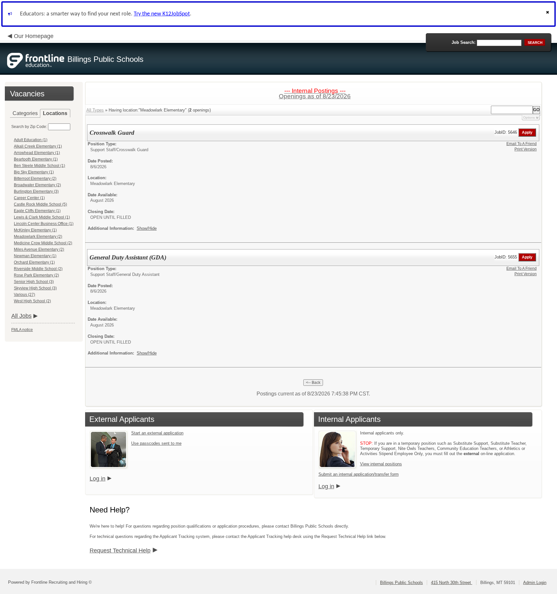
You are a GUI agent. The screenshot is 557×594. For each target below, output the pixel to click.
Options (529, 117)
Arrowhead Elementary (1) (37, 153)
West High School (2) (32, 301)
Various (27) (24, 294)
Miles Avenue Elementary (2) (39, 249)
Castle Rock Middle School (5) (40, 204)
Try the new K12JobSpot (162, 14)
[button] (548, 14)
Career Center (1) (29, 198)
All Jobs (21, 316)
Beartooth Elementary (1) (36, 159)
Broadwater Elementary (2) (37, 185)
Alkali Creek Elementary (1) (38, 146)
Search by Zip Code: (29, 126)
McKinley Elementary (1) (35, 230)
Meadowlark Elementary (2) (38, 236)
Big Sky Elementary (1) (34, 172)
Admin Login (534, 582)
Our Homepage (34, 36)
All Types (95, 110)
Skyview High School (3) (35, 288)
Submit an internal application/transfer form (358, 474)
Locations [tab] (55, 113)
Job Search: (463, 42)
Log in (97, 479)
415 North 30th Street (451, 582)
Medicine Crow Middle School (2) (43, 243)
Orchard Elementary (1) (34, 262)
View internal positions (381, 464)
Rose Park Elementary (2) (36, 275)
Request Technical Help (120, 550)
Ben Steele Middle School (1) (39, 165)
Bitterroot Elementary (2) (35, 178)
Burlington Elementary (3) (36, 191)
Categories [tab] (25, 113)
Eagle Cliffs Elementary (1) (37, 211)
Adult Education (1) (30, 140)
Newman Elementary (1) (35, 256)
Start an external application (157, 433)
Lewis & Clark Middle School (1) (42, 217)
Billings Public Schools (401, 582)
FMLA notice (22, 329)
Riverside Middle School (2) (38, 269)
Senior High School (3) (34, 281)
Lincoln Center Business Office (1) (43, 223)
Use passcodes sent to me (156, 443)
